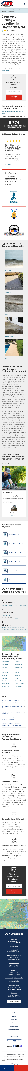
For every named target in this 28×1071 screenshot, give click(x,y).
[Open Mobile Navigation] (24, 4)
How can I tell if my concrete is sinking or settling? (12, 712)
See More (5, 70)
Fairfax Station (19, 683)
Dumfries (17, 675)
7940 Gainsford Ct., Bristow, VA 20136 (14, 605)
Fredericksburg (14, 946)
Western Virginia (14, 985)
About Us (14, 1012)
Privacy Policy (14, 1063)
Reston (17, 672)
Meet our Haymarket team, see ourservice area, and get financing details (14, 628)
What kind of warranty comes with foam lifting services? (11, 718)
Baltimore (14, 939)
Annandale (5, 683)
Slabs (6, 314)
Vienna (4, 675)
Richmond (14, 970)
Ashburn (5, 670)
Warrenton (5, 686)
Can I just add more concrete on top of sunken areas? (12, 707)
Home (3, 9)
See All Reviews (10, 165)
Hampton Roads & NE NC (14, 955)
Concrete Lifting (14, 1036)
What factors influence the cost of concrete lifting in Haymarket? (11, 701)
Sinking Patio (9, 336)
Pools (6, 358)
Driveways (8, 270)
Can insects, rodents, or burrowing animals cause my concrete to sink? (12, 724)
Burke (16, 670)
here (16, 618)
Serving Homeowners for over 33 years (12, 112)
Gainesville (18, 664)
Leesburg (5, 672)
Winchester (14, 993)
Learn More (13, 515)
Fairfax (4, 667)
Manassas (5, 664)
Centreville (18, 667)
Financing (14, 1022)
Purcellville (18, 686)
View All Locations (14, 1001)
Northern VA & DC (14, 963)
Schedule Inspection (14, 97)
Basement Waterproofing (14, 1029)
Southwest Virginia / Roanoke (14, 978)
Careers (14, 1016)
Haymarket (5, 661)
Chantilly (17, 661)
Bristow (17, 678)
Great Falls (18, 681)
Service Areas (9, 9)
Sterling (4, 681)
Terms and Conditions (14, 1064)
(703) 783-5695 (7, 616)
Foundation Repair (14, 1026)
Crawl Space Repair (14, 1032)
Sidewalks (8, 292)
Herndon (5, 678)
